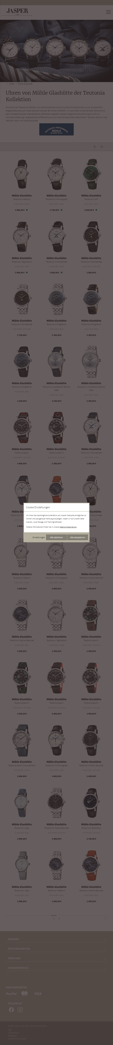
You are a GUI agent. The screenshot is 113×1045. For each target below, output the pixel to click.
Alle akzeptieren (77, 537)
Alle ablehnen (56, 537)
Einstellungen (39, 537)
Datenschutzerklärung (68, 527)
